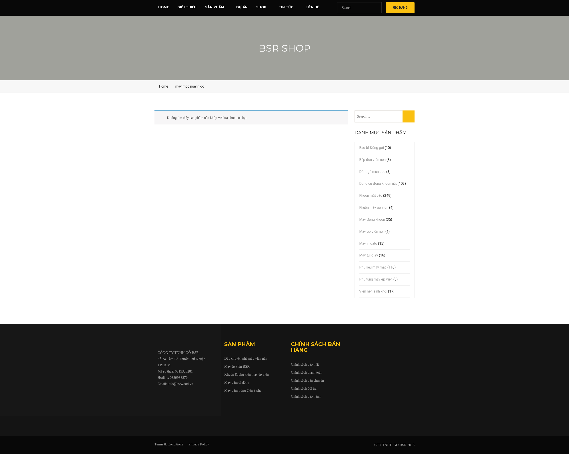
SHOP (261, 7)
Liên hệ (312, 7)
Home (163, 7)
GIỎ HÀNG (400, 7)
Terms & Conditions (168, 444)
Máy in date (368, 243)
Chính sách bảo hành (306, 396)
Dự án (242, 7)
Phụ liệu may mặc (373, 267)
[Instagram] (199, 394)
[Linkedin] (189, 394)
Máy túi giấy (368, 255)
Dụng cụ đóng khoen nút (378, 183)
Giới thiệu (187, 7)
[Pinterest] (210, 394)
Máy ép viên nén (372, 231)
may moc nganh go (189, 86)
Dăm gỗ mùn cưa (372, 172)
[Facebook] (159, 394)
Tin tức (286, 7)
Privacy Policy (198, 444)
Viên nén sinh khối (373, 291)
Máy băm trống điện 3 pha (242, 390)
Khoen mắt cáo (370, 195)
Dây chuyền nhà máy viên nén (245, 358)
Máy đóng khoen (372, 219)
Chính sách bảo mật (305, 364)
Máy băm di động (236, 382)
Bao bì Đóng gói (371, 148)
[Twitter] (169, 394)
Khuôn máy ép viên (373, 207)
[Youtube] (179, 394)
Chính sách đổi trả (304, 388)
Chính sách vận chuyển (307, 380)
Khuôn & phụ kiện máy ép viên (246, 374)
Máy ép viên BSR (237, 366)
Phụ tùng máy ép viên (376, 279)
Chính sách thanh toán (306, 372)
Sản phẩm (214, 7)
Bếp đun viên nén (372, 160)
